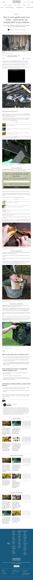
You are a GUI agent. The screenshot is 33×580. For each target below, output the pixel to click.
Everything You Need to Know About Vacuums (25, 538)
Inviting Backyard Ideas (19, 546)
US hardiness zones (25, 310)
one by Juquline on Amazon (23, 359)
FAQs (19, 55)
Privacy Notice (22, 183)
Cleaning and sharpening (5, 169)
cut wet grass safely (13, 308)
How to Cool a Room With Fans (10, 7)
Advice (24, 29)
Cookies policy (4, 573)
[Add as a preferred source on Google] (16, 566)
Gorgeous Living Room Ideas (19, 533)
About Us (3, 570)
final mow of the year (14, 120)
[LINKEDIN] (10, 405)
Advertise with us (25, 570)
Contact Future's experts (15, 570)
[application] (16, 76)
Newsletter (29, 58)
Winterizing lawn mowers (6, 305)
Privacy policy (24, 571)
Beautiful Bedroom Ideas (19, 537)
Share (4, 58)
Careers (13, 573)
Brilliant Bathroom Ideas (19, 543)
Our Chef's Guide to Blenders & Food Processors (25, 548)
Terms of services (11, 183)
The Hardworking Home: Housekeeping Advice (14, 547)
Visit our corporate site (18, 563)
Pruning (4, 400)
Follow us (25, 58)
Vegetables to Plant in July (19, 7)
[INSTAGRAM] (9, 405)
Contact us (3, 571)
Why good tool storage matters (12, 55)
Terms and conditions (15, 571)
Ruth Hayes (12, 29)
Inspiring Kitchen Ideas (19, 540)
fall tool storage (16, 136)
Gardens (16, 14)
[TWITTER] (8, 405)
